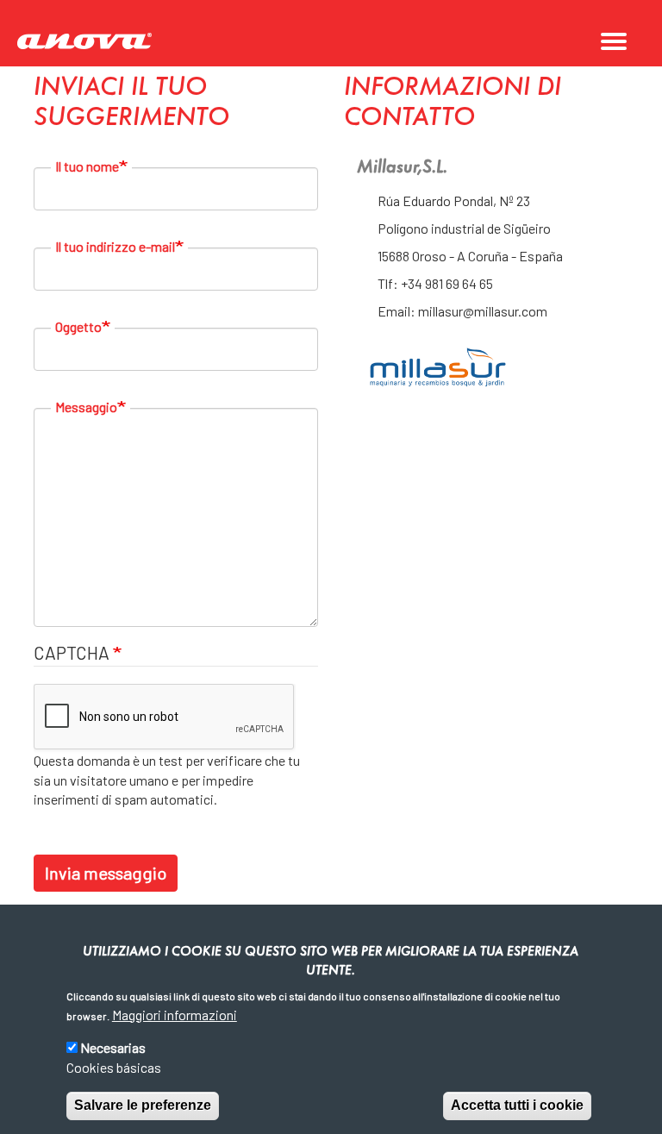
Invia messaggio (105, 872)
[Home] (90, 42)
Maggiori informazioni (174, 1014)
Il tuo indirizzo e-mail (115, 246)
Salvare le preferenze (142, 1105)
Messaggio (86, 406)
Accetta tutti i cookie (517, 1105)
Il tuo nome (87, 166)
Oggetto (78, 326)
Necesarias (113, 1047)
